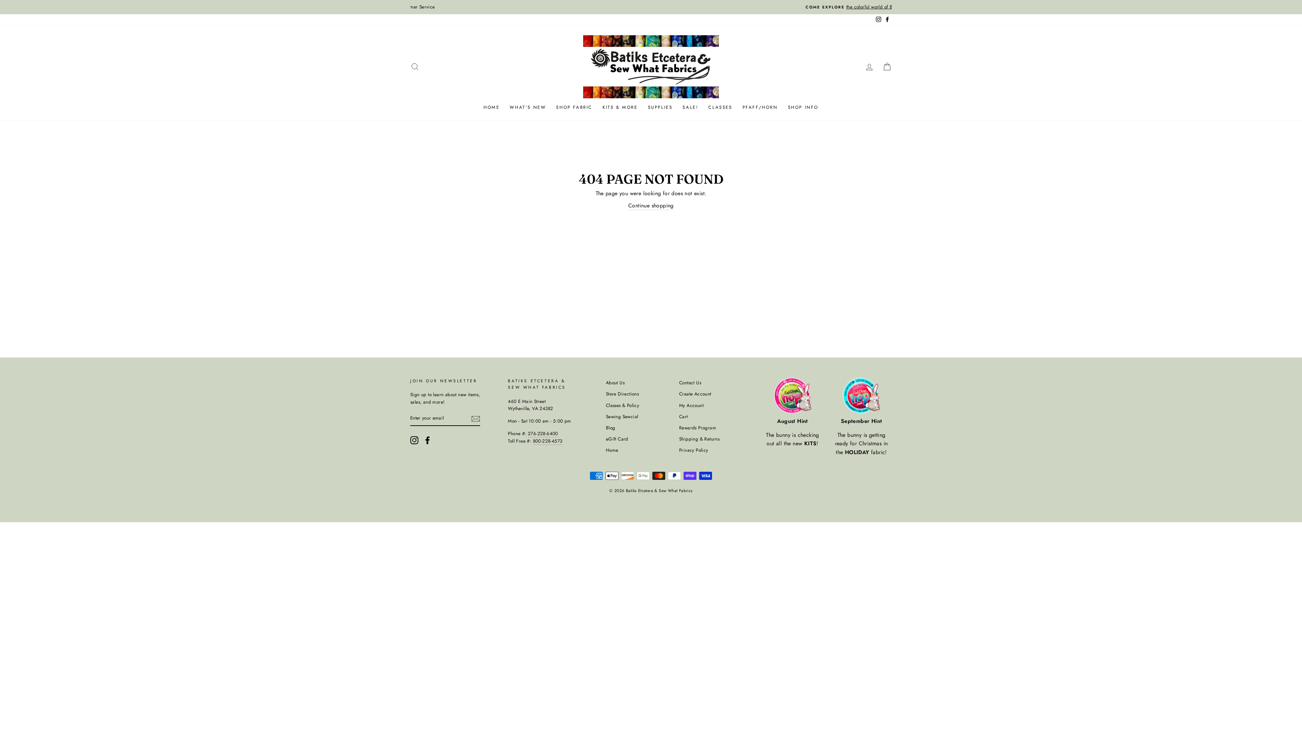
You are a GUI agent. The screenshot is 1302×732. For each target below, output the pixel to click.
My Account (691, 405)
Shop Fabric (574, 107)
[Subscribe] (475, 418)
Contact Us (690, 382)
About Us (615, 382)
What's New (528, 107)
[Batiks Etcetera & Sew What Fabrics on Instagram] (414, 440)
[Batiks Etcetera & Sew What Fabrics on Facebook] (427, 440)
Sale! (690, 107)
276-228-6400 (543, 433)
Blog (610, 427)
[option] (651, 7)
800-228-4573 (548, 441)
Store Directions (622, 393)
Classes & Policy (622, 405)
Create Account (695, 393)
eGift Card (617, 438)
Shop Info (803, 107)
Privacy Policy (693, 450)
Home (491, 107)
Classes (720, 107)
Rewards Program (697, 427)
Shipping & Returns (699, 438)
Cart (683, 416)
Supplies (660, 107)
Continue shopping (651, 205)
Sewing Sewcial (622, 416)
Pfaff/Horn (760, 107)
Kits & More (620, 107)
